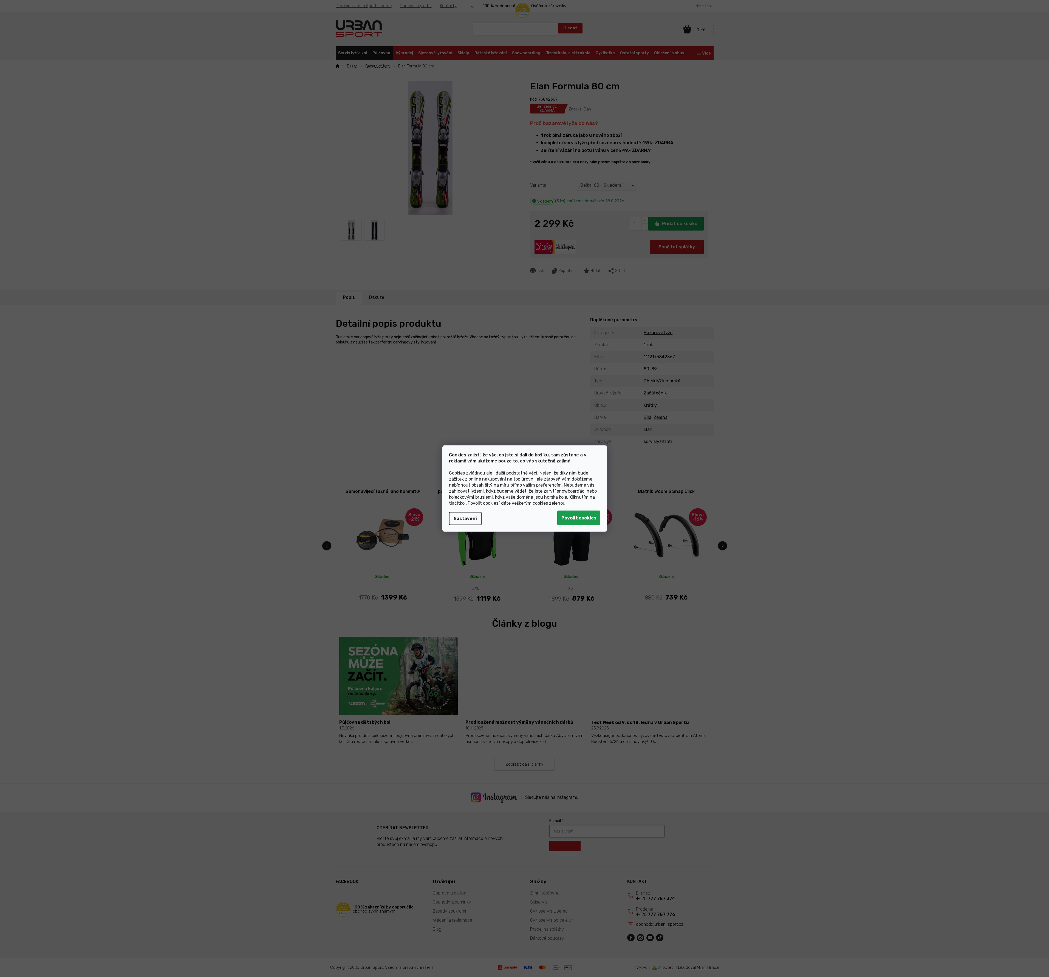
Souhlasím (578, 518)
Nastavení (465, 518)
